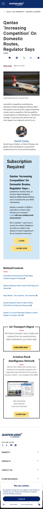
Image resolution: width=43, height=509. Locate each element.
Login (21, 241)
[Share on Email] (10, 58)
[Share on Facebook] (31, 58)
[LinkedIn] (15, 445)
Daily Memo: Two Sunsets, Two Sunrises (19, 295)
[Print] (39, 58)
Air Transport (18, 12)
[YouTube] (11, 445)
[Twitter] (3, 445)
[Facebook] (7, 445)
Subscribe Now (21, 347)
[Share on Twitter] (24, 58)
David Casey (7, 66)
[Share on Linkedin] (17, 58)
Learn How (21, 248)
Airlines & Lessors (33, 12)
